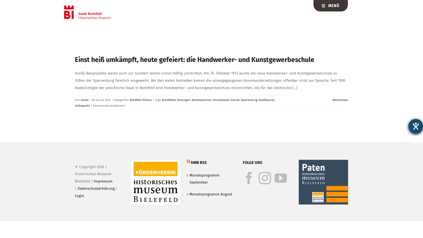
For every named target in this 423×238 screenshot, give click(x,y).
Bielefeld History (141, 100)
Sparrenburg (249, 100)
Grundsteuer (221, 100)
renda (84, 100)
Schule (235, 100)
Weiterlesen (340, 100)
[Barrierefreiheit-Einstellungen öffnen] (415, 126)
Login (79, 195)
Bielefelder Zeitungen (176, 100)
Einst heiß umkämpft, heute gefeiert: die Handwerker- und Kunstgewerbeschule (194, 60)
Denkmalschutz (202, 100)
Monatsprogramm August (210, 194)
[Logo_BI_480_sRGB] (87, 7)
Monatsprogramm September (204, 179)
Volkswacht (82, 105)
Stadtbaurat (267, 100)
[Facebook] (249, 178)
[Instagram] (265, 178)
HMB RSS (199, 162)
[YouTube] (281, 178)
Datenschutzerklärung (96, 188)
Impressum (103, 181)
